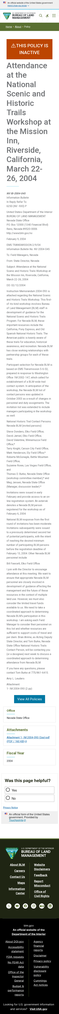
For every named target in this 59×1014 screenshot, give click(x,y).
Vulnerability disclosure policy (41, 971)
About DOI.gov (14, 941)
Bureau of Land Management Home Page (22, 16)
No (14, 798)
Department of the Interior (29, 934)
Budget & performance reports (16, 990)
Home (9, 26)
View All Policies (29, 699)
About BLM (17, 864)
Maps (21, 883)
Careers (19, 870)
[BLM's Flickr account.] (41, 906)
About (18, 26)
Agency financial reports (39, 946)
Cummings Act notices (41, 982)
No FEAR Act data (16, 964)
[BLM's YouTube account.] (17, 906)
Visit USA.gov (38, 1009)
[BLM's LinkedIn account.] (50, 906)
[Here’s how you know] (29, 4)
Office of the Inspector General (16, 976)
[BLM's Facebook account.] (25, 906)
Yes (14, 790)
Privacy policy (42, 961)
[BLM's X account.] (8, 906)
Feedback (40, 875)
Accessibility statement (16, 949)
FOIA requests (15, 956)
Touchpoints (16, 820)
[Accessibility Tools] (47, 15)
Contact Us (17, 876)
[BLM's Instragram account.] (33, 906)
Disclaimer (40, 955)
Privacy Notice (10, 807)
